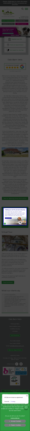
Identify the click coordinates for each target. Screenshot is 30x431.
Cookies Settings (15, 418)
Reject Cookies (16, 425)
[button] (26, 407)
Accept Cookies (16, 421)
